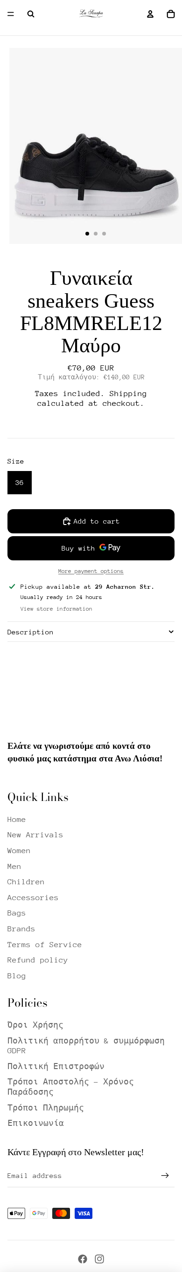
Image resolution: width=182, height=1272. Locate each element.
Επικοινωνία (35, 1123)
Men (14, 866)
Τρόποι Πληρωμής (45, 1108)
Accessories (33, 897)
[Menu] (10, 14)
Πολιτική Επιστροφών (56, 1066)
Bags (16, 913)
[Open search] (31, 14)
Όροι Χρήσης (35, 1025)
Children (26, 881)
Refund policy (37, 960)
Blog (16, 975)
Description (30, 632)
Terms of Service (44, 944)
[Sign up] (165, 1175)
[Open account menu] (150, 14)
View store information (56, 609)
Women (19, 850)
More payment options (91, 571)
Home (16, 819)
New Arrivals (35, 834)
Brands (21, 928)
